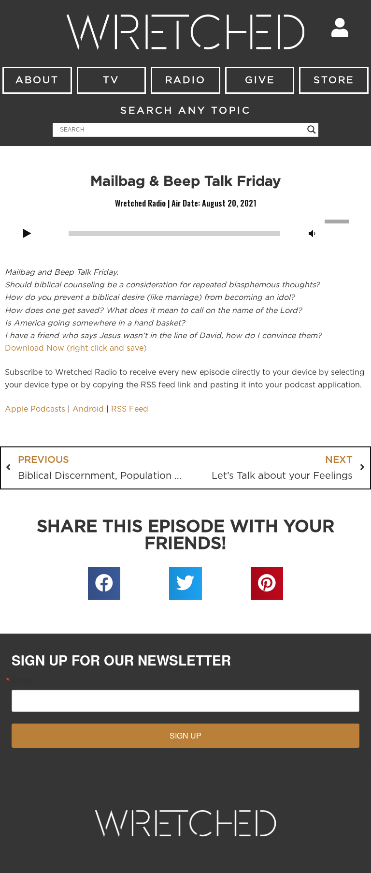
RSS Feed (129, 409)
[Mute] (312, 234)
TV (111, 80)
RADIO (185, 80)
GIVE (260, 80)
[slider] (338, 220)
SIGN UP (185, 735)
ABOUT (37, 80)
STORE (334, 80)
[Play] (27, 234)
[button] (104, 583)
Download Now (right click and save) (76, 348)
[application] (185, 232)
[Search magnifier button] (311, 129)
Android (88, 409)
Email (22, 680)
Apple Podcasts (35, 409)
